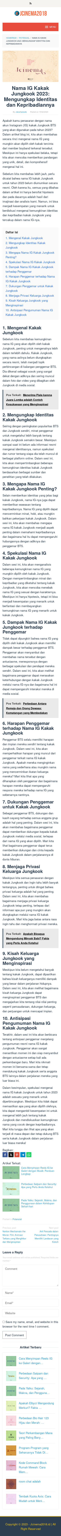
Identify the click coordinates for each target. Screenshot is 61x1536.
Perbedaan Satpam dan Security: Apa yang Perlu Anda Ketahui (39, 1185)
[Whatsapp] (28, 1154)
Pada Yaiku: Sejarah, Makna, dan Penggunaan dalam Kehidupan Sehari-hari (39, 1203)
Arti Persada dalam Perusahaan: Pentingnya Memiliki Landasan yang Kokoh (46, 1234)
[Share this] (5, 1154)
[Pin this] (16, 1154)
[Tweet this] (11, 1154)
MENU (52, 26)
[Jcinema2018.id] (30, 13)
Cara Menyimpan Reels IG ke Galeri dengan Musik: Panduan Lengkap (37, 1170)
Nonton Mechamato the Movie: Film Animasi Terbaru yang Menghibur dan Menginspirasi (14, 1234)
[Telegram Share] (22, 1154)
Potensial (17, 1219)
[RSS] (30, 3)
